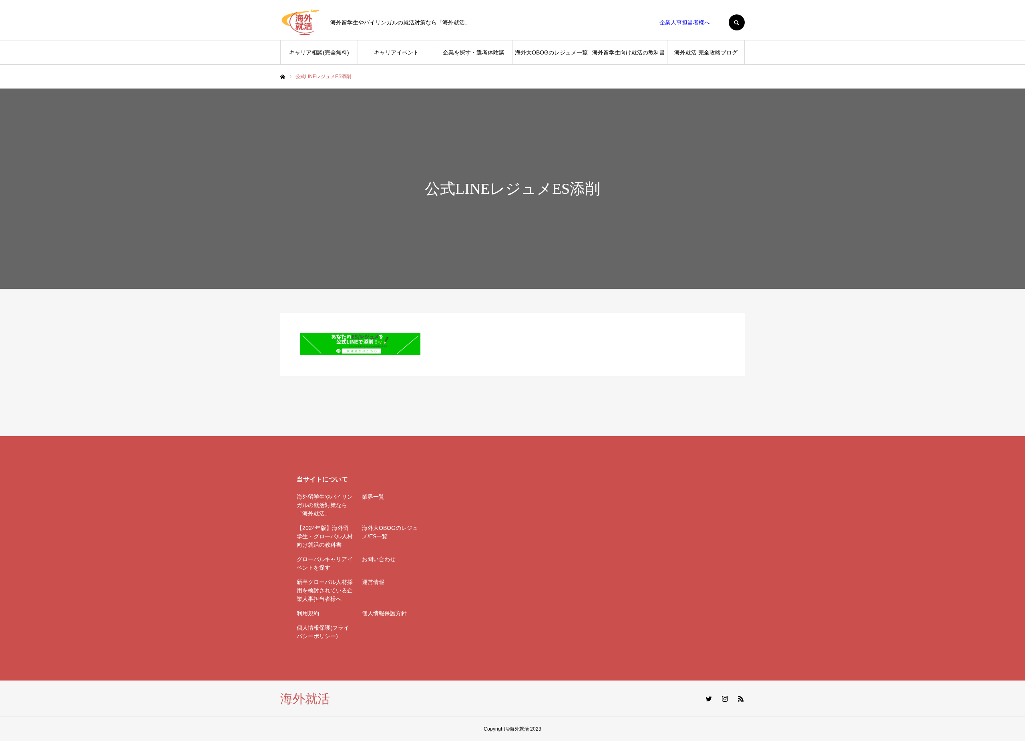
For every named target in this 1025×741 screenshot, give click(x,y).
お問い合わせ (379, 559)
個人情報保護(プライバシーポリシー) (323, 631)
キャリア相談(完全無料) (319, 52)
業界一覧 (373, 496)
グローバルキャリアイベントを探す (325, 563)
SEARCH (737, 22)
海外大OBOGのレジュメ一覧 (551, 52)
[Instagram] (725, 699)
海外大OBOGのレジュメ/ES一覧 (390, 532)
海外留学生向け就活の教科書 (628, 52)
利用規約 (308, 613)
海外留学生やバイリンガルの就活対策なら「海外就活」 (325, 505)
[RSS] (741, 699)
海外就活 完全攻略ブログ (706, 52)
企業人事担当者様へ (684, 22)
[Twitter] (709, 699)
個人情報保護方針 (384, 613)
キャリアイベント (396, 52)
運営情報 (373, 582)
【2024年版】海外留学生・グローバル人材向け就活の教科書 (325, 536)
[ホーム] (282, 77)
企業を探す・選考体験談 (473, 52)
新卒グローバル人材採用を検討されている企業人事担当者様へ (325, 590)
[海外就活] (300, 22)
